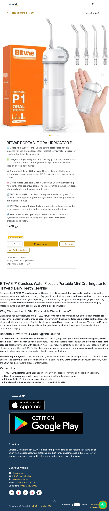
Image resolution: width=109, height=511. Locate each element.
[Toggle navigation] (97, 4)
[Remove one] (9, 244)
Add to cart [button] (43, 244)
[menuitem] (34, 506)
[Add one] (19, 244)
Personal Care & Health (22, 13)
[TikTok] (39, 492)
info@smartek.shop (22, 476)
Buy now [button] (69, 244)
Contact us (17, 473)
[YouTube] (18, 492)
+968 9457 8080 (28, 485)
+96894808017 (20, 479)
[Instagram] (32, 492)
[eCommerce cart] (92, 3)
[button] (93, 12)
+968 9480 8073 (26, 482)
